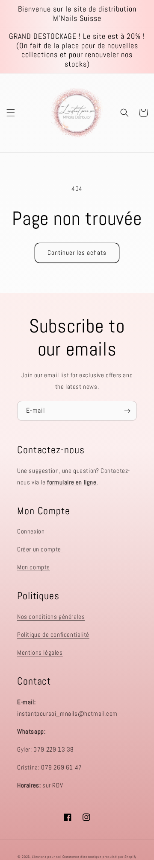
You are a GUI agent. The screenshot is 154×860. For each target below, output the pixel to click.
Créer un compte (40, 549)
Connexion (30, 531)
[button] (10, 112)
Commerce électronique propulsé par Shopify (99, 856)
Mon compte (33, 567)
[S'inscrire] (127, 411)
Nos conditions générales (51, 616)
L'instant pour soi (46, 856)
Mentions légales (40, 652)
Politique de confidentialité (53, 634)
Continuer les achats (77, 252)
